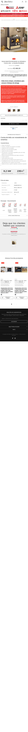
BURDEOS (9, 110)
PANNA (14, 110)
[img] (14, 227)
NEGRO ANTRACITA (1, 294)
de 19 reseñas (13, 228)
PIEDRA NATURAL (19, 110)
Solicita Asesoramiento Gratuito (14, 115)
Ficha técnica (20, 210)
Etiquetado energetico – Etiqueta (10, 211)
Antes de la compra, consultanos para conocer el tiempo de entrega (12, 82)
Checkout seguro (14, 127)
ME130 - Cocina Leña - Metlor (20, 280)
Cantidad (3, 118)
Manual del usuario (25, 210)
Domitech (8, 2)
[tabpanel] (7, 281)
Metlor (2, 279)
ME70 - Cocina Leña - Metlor (6, 280)
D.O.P (4, 210)
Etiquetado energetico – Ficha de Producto (15, 210)
